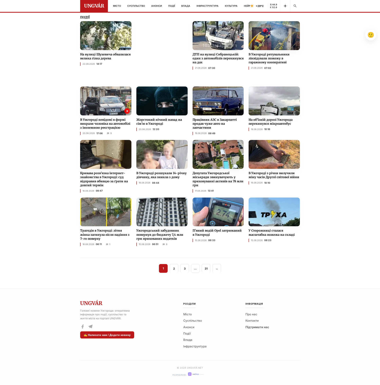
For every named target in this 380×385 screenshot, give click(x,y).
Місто (117, 5)
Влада (185, 5)
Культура (231, 5)
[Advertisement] (166, 49)
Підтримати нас (257, 327)
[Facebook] (82, 326)
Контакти (252, 320)
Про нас (251, 314)
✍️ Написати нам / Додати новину (107, 335)
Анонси (156, 5)
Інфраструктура (207, 5)
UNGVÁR (94, 6)
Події (171, 5)
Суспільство (136, 5)
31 (206, 268)
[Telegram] (90, 326)
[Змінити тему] (285, 6)
